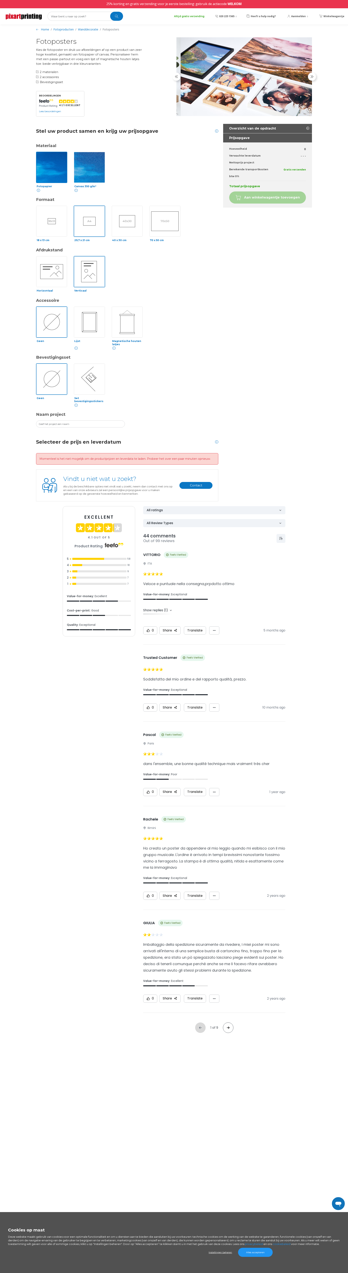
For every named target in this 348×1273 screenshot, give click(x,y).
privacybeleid (254, 1244)
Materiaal (46, 145)
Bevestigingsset (53, 357)
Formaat (45, 199)
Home (45, 29)
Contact (196, 485)
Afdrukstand (49, 250)
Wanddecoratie (88, 29)
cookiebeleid (281, 1244)
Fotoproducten (63, 29)
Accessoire (47, 300)
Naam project (50, 414)
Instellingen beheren (220, 1252)
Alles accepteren (255, 1252)
